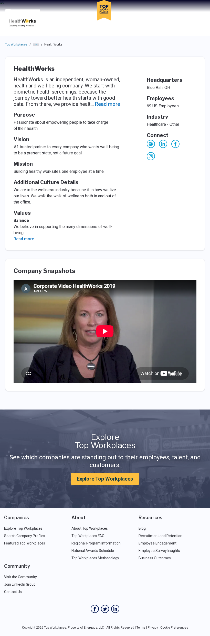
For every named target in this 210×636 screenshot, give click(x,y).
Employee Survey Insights (159, 551)
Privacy (153, 627)
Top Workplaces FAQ (87, 536)
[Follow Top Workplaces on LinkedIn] (115, 609)
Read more (107, 104)
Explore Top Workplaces (105, 479)
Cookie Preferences (174, 627)
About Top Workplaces (89, 528)
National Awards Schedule (92, 551)
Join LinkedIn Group (20, 584)
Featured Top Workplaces (24, 543)
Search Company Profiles (24, 536)
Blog (142, 528)
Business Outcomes (155, 558)
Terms (140, 627)
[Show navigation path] (36, 44)
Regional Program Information (96, 543)
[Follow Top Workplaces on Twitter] (105, 609)
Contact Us (13, 592)
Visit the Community (20, 577)
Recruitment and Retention (160, 536)
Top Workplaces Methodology (95, 558)
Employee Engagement (157, 543)
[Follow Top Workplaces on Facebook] (95, 609)
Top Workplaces (16, 44)
